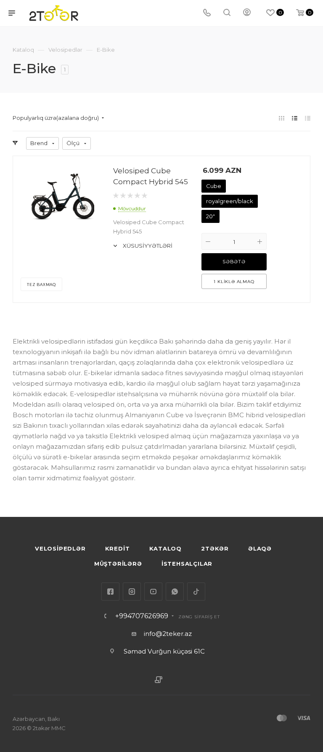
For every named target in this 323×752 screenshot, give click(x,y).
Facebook (110, 592)
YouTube (153, 592)
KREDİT (117, 548)
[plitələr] (281, 118)
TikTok (196, 592)
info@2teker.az (168, 634)
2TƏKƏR (215, 548)
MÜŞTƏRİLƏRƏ (118, 563)
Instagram (132, 592)
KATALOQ (165, 548)
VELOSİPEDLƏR (60, 548)
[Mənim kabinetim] (247, 13)
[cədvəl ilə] (307, 118)
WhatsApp (175, 592)
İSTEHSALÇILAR (187, 563)
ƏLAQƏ (260, 548)
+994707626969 (141, 616)
